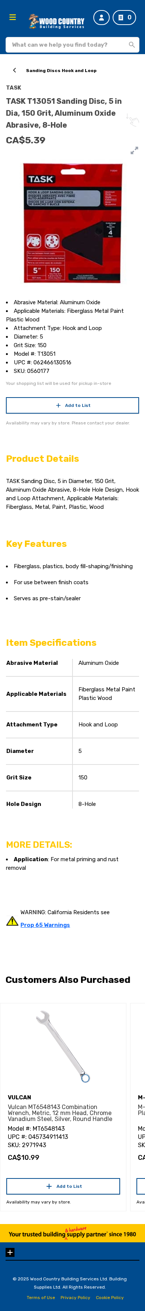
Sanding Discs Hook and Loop (61, 70)
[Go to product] (63, 1046)
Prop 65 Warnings (45, 925)
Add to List (78, 405)
